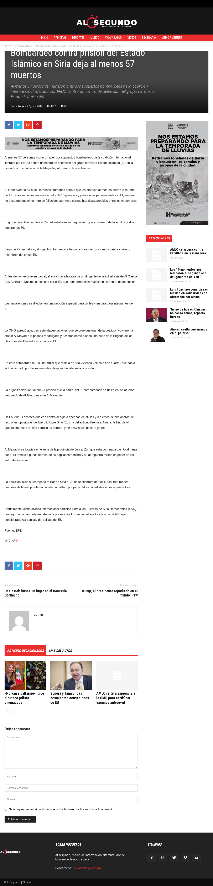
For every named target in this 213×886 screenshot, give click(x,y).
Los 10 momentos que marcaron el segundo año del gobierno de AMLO (188, 273)
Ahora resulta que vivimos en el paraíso (188, 331)
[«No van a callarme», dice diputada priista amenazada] (25, 675)
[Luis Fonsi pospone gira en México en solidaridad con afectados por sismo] (156, 295)
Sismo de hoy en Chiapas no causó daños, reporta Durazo (188, 313)
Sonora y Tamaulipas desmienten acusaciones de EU (69, 698)
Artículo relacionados (25, 651)
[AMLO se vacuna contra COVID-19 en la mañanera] (156, 255)
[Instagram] (163, 858)
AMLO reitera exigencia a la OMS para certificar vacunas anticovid (115, 698)
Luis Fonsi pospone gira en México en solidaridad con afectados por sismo (189, 293)
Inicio (44, 37)
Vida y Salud (113, 37)
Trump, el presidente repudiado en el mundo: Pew (109, 593)
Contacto (77, 3)
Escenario (149, 37)
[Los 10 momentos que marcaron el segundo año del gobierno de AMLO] (156, 275)
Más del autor (60, 651)
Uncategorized (23, 45)
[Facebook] (151, 858)
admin (20, 106)
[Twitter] (174, 858)
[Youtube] (196, 858)
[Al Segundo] (106, 21)
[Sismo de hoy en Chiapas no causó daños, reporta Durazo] (156, 315)
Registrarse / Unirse (54, 3)
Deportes (78, 37)
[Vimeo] (185, 858)
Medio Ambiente (172, 37)
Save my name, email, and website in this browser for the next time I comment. (61, 809)
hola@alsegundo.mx (87, 868)
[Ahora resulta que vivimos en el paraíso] (156, 335)
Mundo (94, 37)
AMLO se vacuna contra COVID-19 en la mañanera (188, 251)
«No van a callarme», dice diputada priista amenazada (24, 698)
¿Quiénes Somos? (97, 3)
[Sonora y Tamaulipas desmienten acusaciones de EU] (71, 675)
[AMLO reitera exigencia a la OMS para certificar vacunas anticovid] (117, 675)
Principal (60, 37)
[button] (206, 3)
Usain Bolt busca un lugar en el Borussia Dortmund (36, 593)
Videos (132, 37)
